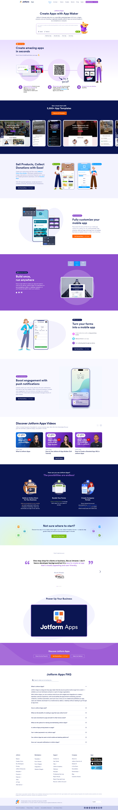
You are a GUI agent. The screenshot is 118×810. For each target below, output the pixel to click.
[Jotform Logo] (24, 2)
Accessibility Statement (46, 807)
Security (37, 807)
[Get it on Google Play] (96, 759)
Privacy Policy (30, 807)
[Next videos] (101, 425)
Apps (32, 2)
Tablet (77, 265)
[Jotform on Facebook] (85, 808)
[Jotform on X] (87, 808)
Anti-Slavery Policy (58, 807)
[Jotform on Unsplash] (101, 808)
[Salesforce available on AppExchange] (96, 768)
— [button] (25, 188)
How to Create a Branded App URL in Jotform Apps (87, 452)
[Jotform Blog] (94, 808)
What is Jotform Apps (23, 451)
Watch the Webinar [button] (78, 656)
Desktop (83, 265)
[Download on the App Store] (96, 763)
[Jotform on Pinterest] (96, 808)
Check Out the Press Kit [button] (41, 656)
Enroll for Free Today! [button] (59, 536)
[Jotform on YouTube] (99, 808)
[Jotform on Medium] (92, 808)
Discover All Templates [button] (59, 113)
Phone (70, 265)
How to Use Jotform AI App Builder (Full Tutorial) (58, 452)
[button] (2, 133)
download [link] (64, 89)
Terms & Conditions (20, 807)
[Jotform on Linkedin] (89, 808)
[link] (59, 70)
